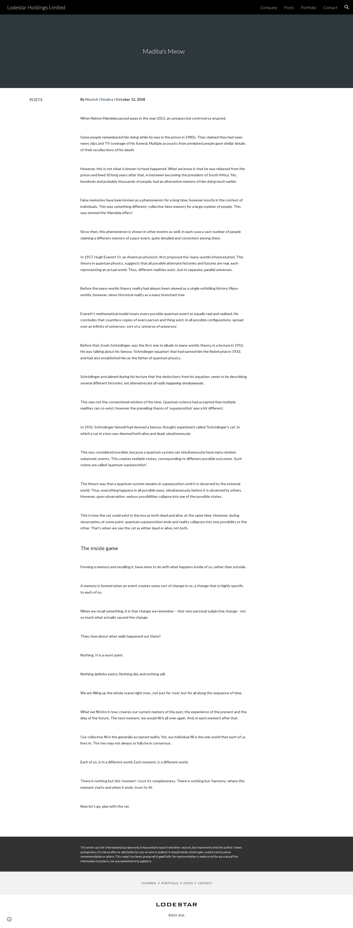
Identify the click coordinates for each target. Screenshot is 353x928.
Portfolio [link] (308, 7)
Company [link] (268, 7)
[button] (347, 7)
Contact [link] (330, 7)
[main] (163, 51)
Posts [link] (289, 7)
